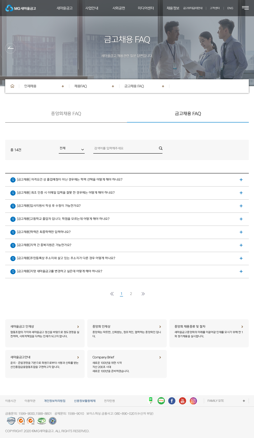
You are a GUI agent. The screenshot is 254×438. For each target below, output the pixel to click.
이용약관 (30, 401)
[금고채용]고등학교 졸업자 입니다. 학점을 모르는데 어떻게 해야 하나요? (64, 219)
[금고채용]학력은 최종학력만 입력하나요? (44, 232)
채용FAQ (80, 86)
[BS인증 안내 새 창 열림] (31, 422)
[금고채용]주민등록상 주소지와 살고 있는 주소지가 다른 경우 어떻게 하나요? (67, 258)
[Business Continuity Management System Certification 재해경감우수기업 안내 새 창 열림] (53, 422)
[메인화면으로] (12, 86)
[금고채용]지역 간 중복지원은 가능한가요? (45, 245)
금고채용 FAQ (134, 86)
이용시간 (10, 401)
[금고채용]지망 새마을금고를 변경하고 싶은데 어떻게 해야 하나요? (60, 271)
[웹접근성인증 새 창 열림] (41, 422)
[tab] (66, 113)
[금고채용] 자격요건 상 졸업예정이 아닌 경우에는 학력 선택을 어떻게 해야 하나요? (70, 179)
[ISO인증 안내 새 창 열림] (21, 422)
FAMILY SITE (216, 400)
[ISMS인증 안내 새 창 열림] (11, 422)
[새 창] (150, 400)
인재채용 (30, 86)
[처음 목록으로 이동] (111, 294)
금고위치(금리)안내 (192, 8)
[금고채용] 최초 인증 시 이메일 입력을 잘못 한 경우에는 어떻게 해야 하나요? (66, 192)
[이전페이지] (10, 48)
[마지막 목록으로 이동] (143, 294)
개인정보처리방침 (54, 401)
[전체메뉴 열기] (245, 8)
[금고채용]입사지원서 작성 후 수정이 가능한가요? (50, 206)
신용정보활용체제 (84, 401)
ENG (230, 8)
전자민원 (109, 401)
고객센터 (215, 8)
